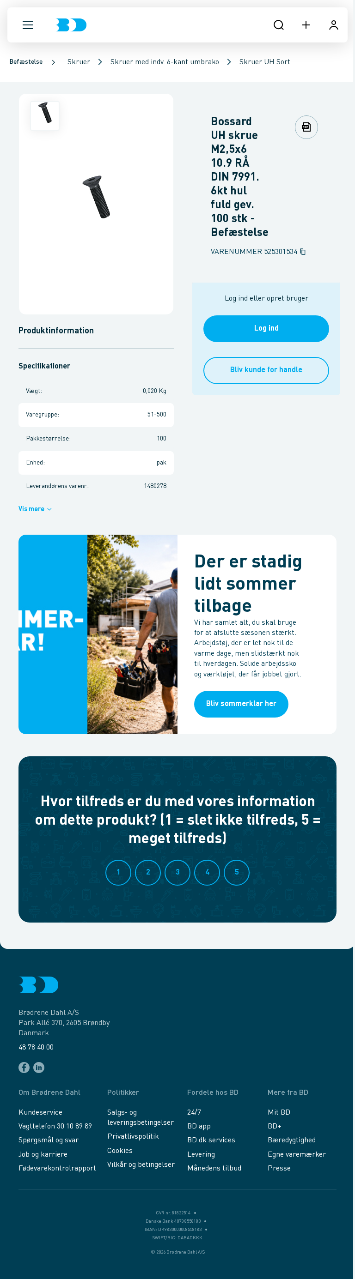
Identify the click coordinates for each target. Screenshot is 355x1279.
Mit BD (279, 1112)
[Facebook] (24, 1067)
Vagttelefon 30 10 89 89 (55, 1126)
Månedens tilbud (214, 1168)
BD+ (275, 1126)
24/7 (194, 1112)
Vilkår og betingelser (141, 1165)
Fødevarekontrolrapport (57, 1168)
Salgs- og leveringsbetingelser (140, 1118)
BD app (199, 1126)
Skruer (78, 62)
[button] (28, 25)
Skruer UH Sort (264, 62)
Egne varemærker (297, 1154)
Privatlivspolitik (133, 1136)
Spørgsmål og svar (48, 1140)
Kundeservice (40, 1112)
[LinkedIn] (38, 1067)
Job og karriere (42, 1154)
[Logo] (70, 24)
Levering (201, 1154)
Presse (279, 1168)
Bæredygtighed (292, 1140)
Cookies (120, 1151)
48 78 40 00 (36, 1047)
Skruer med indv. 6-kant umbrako (164, 62)
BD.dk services (211, 1140)
